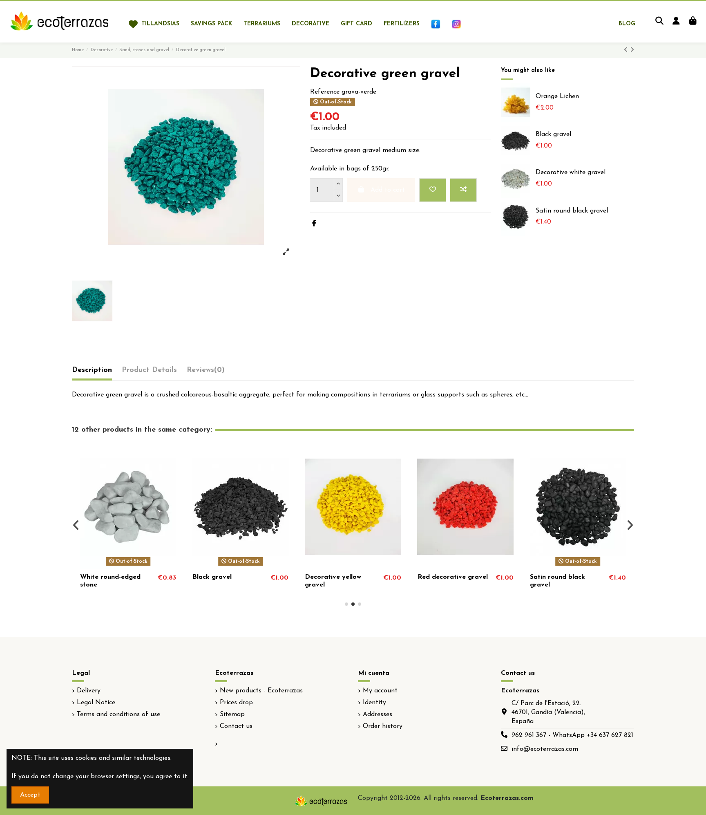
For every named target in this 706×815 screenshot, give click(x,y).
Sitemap (232, 714)
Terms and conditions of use (118, 714)
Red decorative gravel (453, 577)
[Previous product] (627, 50)
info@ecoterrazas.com (545, 749)
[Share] (314, 224)
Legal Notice (96, 702)
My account (380, 690)
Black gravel (553, 134)
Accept (30, 795)
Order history (382, 726)
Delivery (89, 690)
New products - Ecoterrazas (261, 690)
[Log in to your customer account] (676, 22)
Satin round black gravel (572, 211)
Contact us (236, 726)
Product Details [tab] (149, 370)
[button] (346, 604)
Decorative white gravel (570, 172)
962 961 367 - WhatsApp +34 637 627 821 (572, 735)
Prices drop (236, 702)
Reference (325, 92)
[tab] (206, 372)
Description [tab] (92, 370)
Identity (374, 702)
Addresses (377, 714)
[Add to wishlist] (432, 190)
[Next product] (632, 50)
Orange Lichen (557, 96)
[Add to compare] (463, 190)
